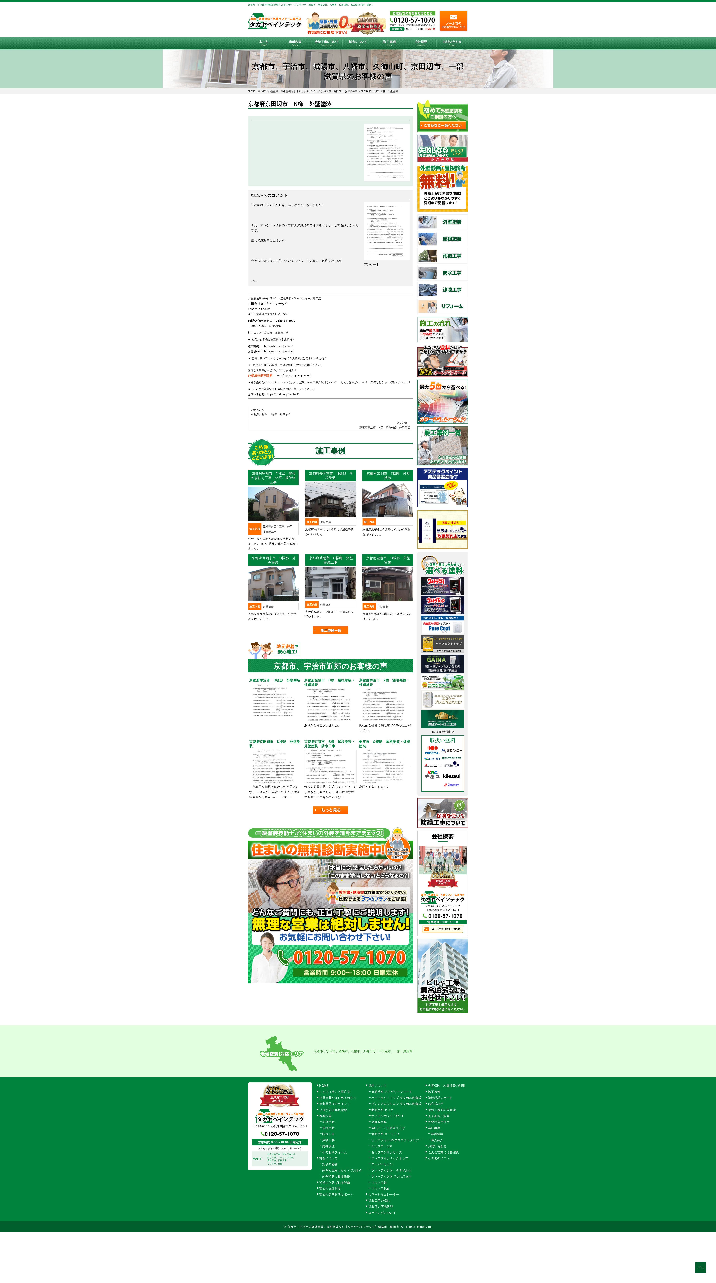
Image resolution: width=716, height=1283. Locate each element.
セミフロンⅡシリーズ (386, 1152)
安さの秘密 (330, 1164)
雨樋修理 (328, 1146)
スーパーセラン (382, 1164)
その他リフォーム (334, 1152)
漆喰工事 (328, 1140)
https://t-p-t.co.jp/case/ (278, 346)
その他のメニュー (440, 1158)
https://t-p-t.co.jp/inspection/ (293, 375)
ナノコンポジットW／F (387, 1116)
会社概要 (421, 43)
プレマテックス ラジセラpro (391, 1176)
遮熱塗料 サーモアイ (385, 1134)
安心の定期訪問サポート (336, 1194)
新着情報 (437, 1134)
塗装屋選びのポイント (334, 1103)
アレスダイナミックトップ (389, 1158)
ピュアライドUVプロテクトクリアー (396, 1140)
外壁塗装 (328, 1122)
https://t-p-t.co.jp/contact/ (283, 394)
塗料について (377, 1085)
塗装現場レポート (440, 1098)
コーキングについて (382, 1212)
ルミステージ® (381, 1146)
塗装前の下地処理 (380, 1206)
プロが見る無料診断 (333, 1110)
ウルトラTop (380, 1188)
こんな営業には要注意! (444, 1152)
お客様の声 (436, 1103)
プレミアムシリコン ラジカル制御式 (396, 1103)
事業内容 (295, 43)
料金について (358, 43)
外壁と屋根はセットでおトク (342, 1170)
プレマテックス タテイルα (391, 1170)
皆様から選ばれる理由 (334, 1182)
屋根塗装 (328, 1128)
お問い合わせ (452, 43)
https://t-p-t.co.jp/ (259, 309)
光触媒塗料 (379, 1122)
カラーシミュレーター (383, 1194)
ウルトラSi (379, 1182)
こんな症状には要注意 (334, 1092)
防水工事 (328, 1134)
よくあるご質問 (439, 1116)
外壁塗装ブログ (439, 1122)
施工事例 (389, 43)
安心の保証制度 (330, 1188)
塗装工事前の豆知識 (442, 1110)
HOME (264, 43)
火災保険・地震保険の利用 (446, 1085)
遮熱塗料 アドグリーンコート (391, 1092)
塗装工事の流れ (326, 43)
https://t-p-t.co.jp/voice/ (278, 351)
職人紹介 (437, 1140)
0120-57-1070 (286, 320)
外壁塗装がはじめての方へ (337, 1098)
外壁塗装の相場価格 (336, 1176)
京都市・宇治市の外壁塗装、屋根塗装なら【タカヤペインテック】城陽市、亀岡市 (343, 1227)
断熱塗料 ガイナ (382, 1110)
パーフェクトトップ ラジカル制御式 (396, 1098)
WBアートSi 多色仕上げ (388, 1128)
